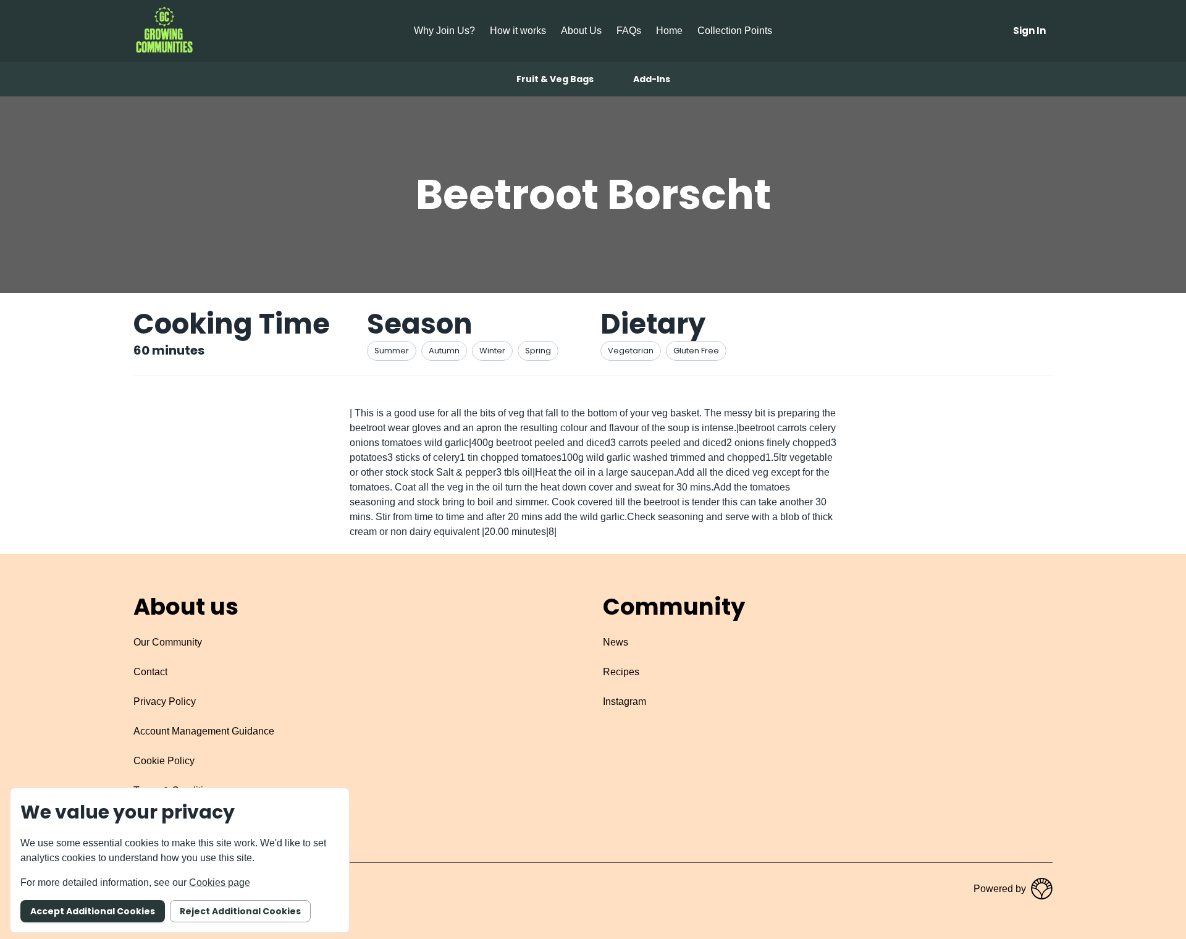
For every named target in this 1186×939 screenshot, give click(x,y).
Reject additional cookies (240, 911)
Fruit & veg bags (555, 79)
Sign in (1029, 30)
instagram (624, 701)
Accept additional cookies (92, 911)
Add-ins (651, 79)
